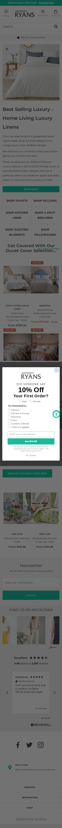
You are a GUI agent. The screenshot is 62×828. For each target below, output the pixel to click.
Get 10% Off (31, 441)
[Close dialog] (57, 370)
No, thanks (31, 456)
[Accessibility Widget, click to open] (56, 414)
